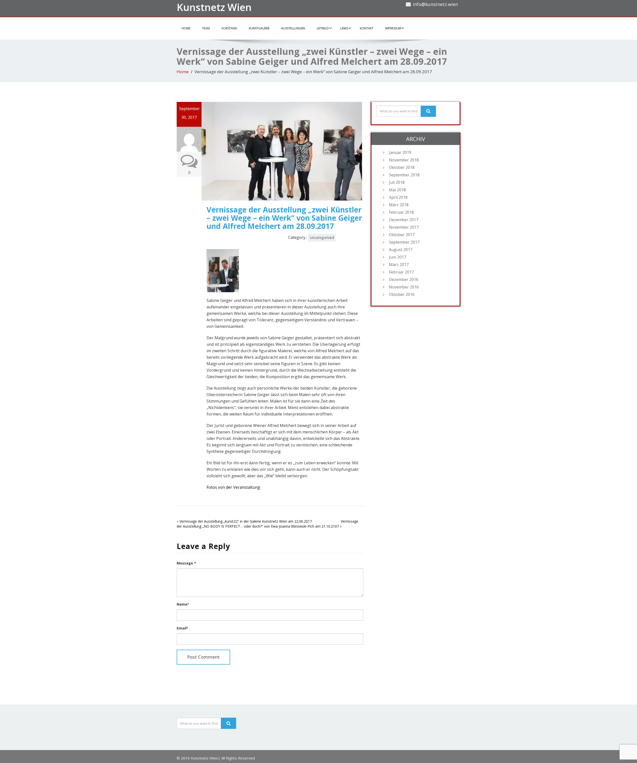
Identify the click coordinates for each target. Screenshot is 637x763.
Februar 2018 (401, 212)
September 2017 (404, 242)
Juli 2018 (397, 182)
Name (183, 604)
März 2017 (399, 264)
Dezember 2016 (403, 279)
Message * (186, 563)
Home (186, 28)
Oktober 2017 (402, 234)
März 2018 (399, 204)
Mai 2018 (397, 189)
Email (182, 628)
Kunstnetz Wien (214, 7)
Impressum (393, 28)
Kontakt (366, 28)
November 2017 (404, 227)
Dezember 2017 (403, 219)
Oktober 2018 (402, 167)
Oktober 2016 (402, 294)
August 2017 (400, 249)
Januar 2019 (400, 152)
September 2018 (404, 174)
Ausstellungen (293, 28)
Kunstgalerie (259, 28)
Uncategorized (322, 237)
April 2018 (398, 197)
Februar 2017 (401, 272)
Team (206, 28)
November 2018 (404, 159)
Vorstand (229, 28)
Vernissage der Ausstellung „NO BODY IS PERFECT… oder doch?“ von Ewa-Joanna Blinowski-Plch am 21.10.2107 (267, 524)
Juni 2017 (397, 257)
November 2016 (404, 286)
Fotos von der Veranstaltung (233, 487)
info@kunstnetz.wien (435, 4)
